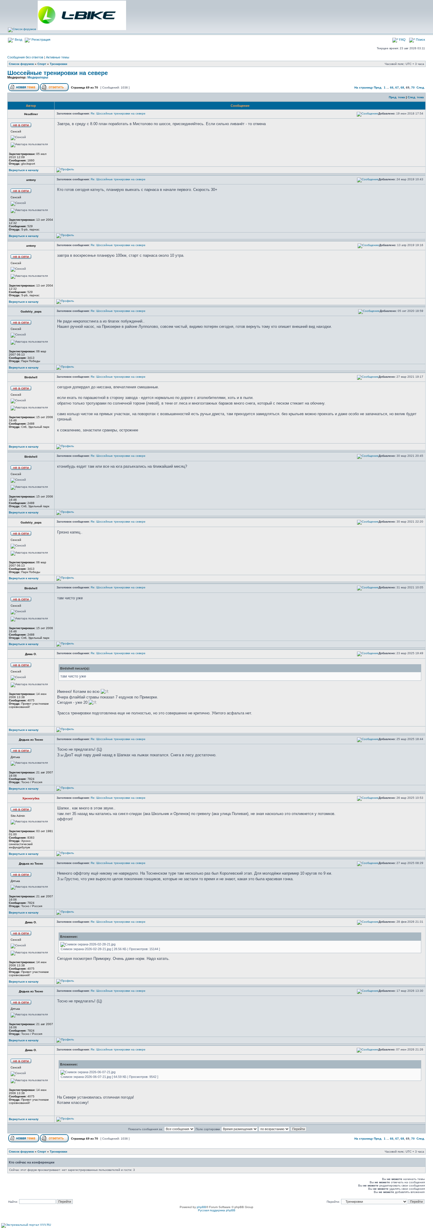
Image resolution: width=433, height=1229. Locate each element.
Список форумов (21, 64)
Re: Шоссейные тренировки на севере (118, 113)
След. (421, 87)
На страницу (363, 87)
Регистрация (40, 39)
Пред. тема (397, 97)
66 (392, 87)
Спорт (41, 64)
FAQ (402, 39)
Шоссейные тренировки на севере (57, 73)
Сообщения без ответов (25, 57)
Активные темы (57, 57)
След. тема (416, 97)
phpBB (201, 1207)
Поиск (420, 39)
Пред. (378, 87)
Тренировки (58, 64)
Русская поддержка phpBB (216, 1210)
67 (397, 87)
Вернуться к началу (24, 170)
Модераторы (37, 77)
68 (402, 87)
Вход (18, 39)
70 (413, 87)
